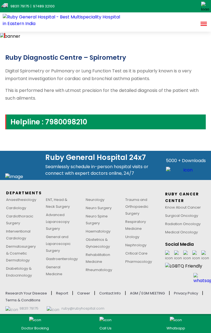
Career (83, 293)
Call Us (105, 328)
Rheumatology (99, 269)
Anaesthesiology (21, 199)
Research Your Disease (26, 293)
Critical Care (136, 253)
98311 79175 (29, 308)
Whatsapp (175, 328)
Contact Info (110, 293)
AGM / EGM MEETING (147, 293)
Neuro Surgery (99, 208)
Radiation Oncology (183, 223)
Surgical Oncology (181, 215)
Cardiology (16, 208)
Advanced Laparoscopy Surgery (58, 221)
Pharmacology (138, 261)
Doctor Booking (35, 328)
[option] (105, 36)
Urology (132, 236)
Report (62, 293)
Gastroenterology (62, 258)
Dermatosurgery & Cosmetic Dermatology (21, 253)
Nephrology (135, 245)
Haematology (98, 231)
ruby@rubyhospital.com (83, 308)
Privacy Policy (186, 293)
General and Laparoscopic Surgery (58, 243)
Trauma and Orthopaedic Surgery (136, 206)
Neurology (95, 199)
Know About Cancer (183, 207)
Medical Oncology (181, 232)
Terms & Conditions (22, 300)
